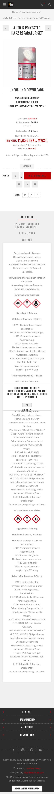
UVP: (17, 136)
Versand (32, 148)
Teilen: (17, 194)
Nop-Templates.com (34, 772)
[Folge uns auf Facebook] (13, 749)
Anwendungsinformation (27, 97)
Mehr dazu (27, 410)
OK (27, 405)
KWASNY (32, 118)
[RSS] (40, 749)
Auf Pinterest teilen (37, 194)
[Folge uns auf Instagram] (31, 749)
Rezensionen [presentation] (27, 233)
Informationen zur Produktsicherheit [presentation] (27, 225)
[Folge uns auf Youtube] (22, 749)
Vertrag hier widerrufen (27, 788)
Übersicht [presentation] (27, 217)
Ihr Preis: (11, 140)
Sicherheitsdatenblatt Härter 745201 (27, 106)
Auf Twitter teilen (25, 194)
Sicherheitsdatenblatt (27, 102)
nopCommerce (33, 768)
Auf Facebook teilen (31, 194)
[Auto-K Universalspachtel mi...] (48, 28)
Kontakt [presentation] (27, 240)
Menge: (6, 175)
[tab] (27, 217)
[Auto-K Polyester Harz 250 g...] (6, 28)
